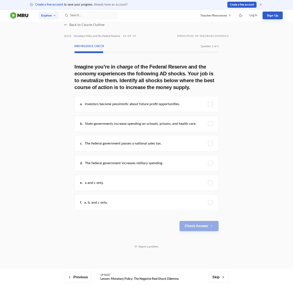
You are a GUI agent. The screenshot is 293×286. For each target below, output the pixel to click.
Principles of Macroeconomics (203, 36)
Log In (253, 15)
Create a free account (49, 4)
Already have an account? (111, 4)
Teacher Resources (214, 16)
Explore (46, 15)
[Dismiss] (260, 4)
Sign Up (272, 15)
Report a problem (148, 246)
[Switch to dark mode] (240, 15)
